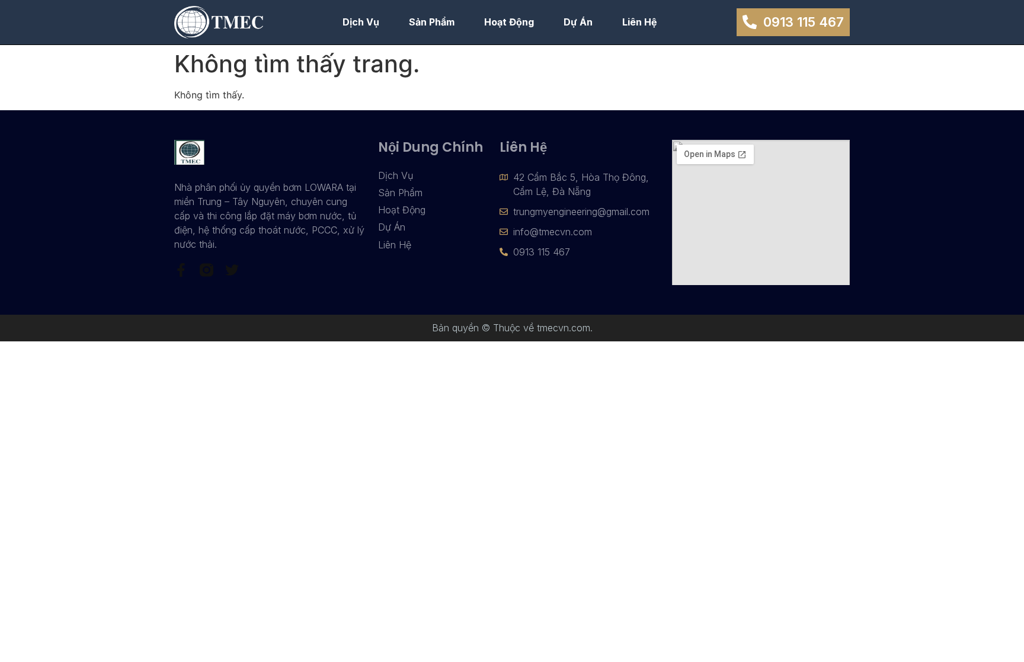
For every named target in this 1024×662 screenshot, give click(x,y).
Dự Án (578, 22)
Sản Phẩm (432, 22)
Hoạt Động (509, 22)
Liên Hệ (639, 22)
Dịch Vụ (361, 22)
